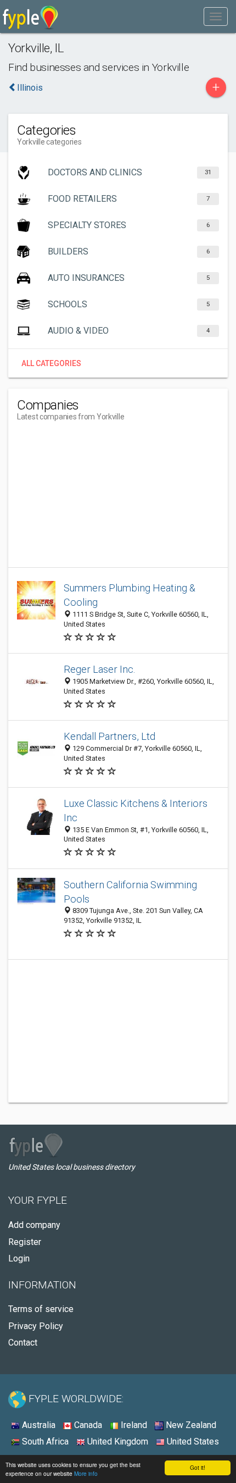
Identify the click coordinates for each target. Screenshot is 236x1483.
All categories (51, 363)
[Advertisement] (99, 498)
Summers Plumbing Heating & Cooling (129, 595)
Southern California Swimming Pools (130, 892)
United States (192, 1441)
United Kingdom (116, 1441)
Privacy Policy (35, 1326)
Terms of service (41, 1309)
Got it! (197, 1467)
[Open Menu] (216, 16)
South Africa (44, 1441)
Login (19, 1258)
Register (24, 1242)
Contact (22, 1342)
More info (86, 1473)
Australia (37, 1425)
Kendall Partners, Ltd (109, 736)
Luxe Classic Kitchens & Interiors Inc (135, 810)
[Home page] (30, 16)
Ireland (133, 1425)
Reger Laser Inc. (100, 669)
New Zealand (190, 1425)
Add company (34, 1225)
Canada (87, 1425)
